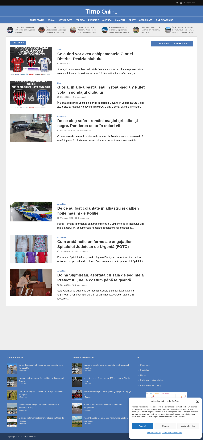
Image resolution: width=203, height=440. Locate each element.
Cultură (107, 20)
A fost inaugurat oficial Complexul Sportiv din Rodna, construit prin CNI (119, 29)
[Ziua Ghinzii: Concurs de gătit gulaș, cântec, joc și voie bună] (10, 30)
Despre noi (145, 365)
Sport (132, 20)
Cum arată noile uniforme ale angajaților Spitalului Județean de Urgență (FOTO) (94, 244)
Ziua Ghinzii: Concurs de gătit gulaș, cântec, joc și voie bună (25, 29)
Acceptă (142, 426)
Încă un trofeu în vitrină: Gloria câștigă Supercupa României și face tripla (56, 29)
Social (51, 20)
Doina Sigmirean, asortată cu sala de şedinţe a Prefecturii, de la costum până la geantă (100, 277)
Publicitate (144, 370)
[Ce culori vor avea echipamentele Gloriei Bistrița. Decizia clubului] (31, 61)
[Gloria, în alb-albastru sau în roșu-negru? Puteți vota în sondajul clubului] (31, 94)
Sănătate (120, 20)
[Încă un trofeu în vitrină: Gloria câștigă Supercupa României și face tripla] (41, 30)
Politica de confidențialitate (172, 433)
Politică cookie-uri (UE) (150, 385)
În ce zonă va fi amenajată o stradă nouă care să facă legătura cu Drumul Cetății (182, 29)
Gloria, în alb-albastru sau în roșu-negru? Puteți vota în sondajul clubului (101, 89)
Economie (93, 20)
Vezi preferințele (188, 426)
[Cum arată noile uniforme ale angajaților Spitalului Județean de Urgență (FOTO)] (31, 249)
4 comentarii (80, 97)
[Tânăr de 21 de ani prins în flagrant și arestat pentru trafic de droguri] (136, 30)
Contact (143, 375)
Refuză (165, 426)
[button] (197, 401)
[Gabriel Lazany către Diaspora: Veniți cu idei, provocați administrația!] (73, 30)
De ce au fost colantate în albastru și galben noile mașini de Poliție (98, 210)
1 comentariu (83, 218)
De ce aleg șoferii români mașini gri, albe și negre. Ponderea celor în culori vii (97, 123)
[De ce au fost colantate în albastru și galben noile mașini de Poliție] (31, 211)
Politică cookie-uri (154, 433)
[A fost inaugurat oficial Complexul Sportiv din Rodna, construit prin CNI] (105, 30)
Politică (80, 20)
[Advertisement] (78, 172)
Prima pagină (37, 20)
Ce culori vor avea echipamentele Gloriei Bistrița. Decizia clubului (95, 56)
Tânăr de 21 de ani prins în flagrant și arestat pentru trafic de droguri (151, 29)
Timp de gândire (164, 20)
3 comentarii (85, 130)
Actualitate (65, 20)
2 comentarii (82, 251)
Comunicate (145, 20)
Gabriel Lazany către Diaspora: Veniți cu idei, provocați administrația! (86, 29)
